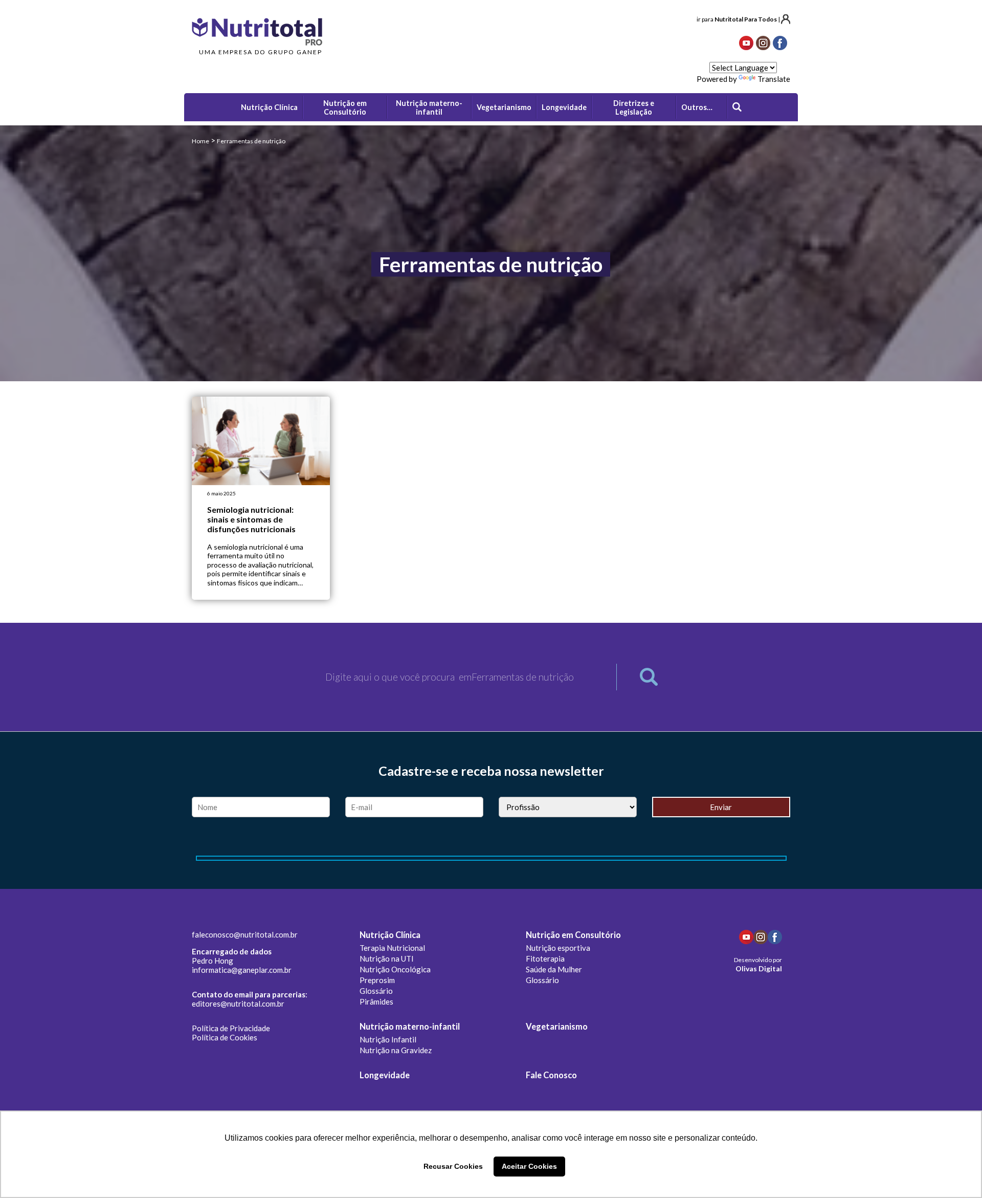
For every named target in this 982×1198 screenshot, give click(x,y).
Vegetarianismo (557, 1026)
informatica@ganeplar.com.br (242, 969)
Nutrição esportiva (558, 947)
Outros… (696, 107)
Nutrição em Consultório (573, 935)
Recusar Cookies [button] (453, 1166)
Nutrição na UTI (387, 958)
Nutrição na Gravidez (396, 1050)
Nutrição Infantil (388, 1039)
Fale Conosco (551, 1075)
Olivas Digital (758, 968)
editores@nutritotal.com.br (238, 1003)
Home (200, 141)
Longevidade (385, 1075)
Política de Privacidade (231, 1028)
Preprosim (377, 980)
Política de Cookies (224, 1037)
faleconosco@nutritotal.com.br (245, 934)
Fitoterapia (545, 958)
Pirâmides (376, 1001)
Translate (773, 78)
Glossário (376, 990)
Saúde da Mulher (554, 969)
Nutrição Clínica (390, 935)
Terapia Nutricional (392, 947)
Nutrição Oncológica (395, 969)
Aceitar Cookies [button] (529, 1166)
